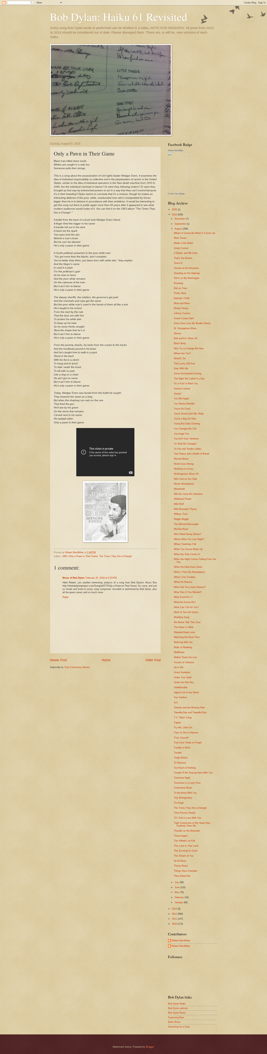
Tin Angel (179, 802)
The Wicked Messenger (186, 524)
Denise (177, 333)
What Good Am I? (183, 597)
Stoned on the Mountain (186, 268)
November (180, 218)
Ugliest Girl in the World (186, 692)
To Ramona (180, 762)
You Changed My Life (185, 428)
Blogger (150, 1046)
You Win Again (181, 398)
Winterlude (179, 489)
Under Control (181, 248)
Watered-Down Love (184, 632)
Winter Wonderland (184, 483)
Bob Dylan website (178, 1008)
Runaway (178, 283)
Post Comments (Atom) (77, 667)
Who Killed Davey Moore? (187, 534)
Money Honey (181, 308)
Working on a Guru (183, 468)
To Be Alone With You (185, 792)
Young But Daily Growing (187, 423)
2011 (175, 918)
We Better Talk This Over (187, 622)
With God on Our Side (185, 479)
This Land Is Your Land (186, 845)
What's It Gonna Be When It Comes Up (194, 233)
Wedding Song (181, 617)
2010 (175, 923)
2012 (175, 913)
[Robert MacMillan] (179, 190)
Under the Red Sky (184, 682)
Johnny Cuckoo (182, 313)
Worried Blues (181, 458)
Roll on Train (180, 288)
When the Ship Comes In (187, 554)
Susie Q (178, 263)
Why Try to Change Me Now (188, 348)
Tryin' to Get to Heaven (186, 732)
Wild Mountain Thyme (185, 509)
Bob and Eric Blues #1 (185, 338)
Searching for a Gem (179, 1026)
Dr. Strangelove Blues (185, 328)
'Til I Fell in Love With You (187, 817)
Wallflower (179, 652)
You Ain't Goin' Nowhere (186, 438)
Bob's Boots (174, 1022)
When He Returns (183, 582)
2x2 (176, 702)
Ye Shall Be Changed (185, 443)
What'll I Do (180, 358)
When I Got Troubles (185, 577)
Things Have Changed (185, 870)
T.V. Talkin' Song (182, 717)
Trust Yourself (181, 737)
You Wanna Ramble (184, 403)
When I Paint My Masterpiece (189, 572)
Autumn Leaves (182, 388)
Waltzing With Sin (183, 642)
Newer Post (58, 660)
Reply (65, 597)
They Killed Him (182, 876)
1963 (64, 556)
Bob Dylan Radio (177, 1003)
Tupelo (177, 722)
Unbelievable (180, 687)
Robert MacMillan (175, 150)
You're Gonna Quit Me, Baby (189, 413)
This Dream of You (183, 855)
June (177, 887)
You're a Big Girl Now (185, 418)
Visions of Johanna (184, 662)
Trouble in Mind (182, 747)
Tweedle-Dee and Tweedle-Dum (190, 712)
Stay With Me (181, 368)
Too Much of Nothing (185, 767)
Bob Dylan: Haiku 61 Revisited (118, 16)
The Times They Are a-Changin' (115, 556)
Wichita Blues (181, 529)
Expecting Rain (176, 1017)
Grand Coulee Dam (184, 318)
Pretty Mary (180, 293)
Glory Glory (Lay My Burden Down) (192, 323)
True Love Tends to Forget (188, 742)
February (180, 897)
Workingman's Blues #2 (186, 473)
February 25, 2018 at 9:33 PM (101, 577)
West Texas (180, 238)
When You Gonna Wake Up (188, 549)
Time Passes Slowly (184, 812)
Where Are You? (182, 353)
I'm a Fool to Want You (186, 383)
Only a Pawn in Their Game (83, 556)
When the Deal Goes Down (188, 567)
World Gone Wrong (184, 463)
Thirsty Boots (181, 865)
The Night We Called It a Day (189, 378)
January (179, 902)
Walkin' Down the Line (185, 657)
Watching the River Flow (186, 637)
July (177, 882)
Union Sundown (182, 672)
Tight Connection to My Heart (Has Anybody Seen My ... (192, 824)
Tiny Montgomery (183, 797)
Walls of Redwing (183, 647)
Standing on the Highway (187, 273)
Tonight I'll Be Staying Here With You (193, 772)
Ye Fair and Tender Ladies (187, 448)
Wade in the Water (183, 243)
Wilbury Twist (181, 514)
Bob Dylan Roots (177, 1012)
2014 (175, 908)
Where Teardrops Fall (185, 544)
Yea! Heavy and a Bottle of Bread (191, 453)
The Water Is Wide (183, 627)
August (179, 228)
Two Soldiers (180, 697)
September (181, 223)
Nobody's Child (181, 298)
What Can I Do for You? (186, 607)
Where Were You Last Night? (189, 539)
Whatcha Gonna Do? (185, 602)
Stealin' (177, 393)
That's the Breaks (183, 258)
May (177, 892)
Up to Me (178, 667)
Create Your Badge (176, 194)
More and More (182, 303)
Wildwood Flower (182, 499)
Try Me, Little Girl (183, 727)
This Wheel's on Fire (184, 840)
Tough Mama (180, 757)
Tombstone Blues (183, 787)
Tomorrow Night (182, 777)
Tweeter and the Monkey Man (189, 707)
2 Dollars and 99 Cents (186, 253)
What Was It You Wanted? (188, 592)
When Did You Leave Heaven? (190, 587)
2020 (175, 209)
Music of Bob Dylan (73, 577)
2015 (175, 214)
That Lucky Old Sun (184, 363)
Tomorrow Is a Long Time (187, 782)
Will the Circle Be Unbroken (188, 494)
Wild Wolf (179, 504)
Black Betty (180, 343)
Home (106, 660)
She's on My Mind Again (186, 278)
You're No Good (182, 408)
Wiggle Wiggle (181, 519)
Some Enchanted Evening (187, 373)
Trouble (178, 752)
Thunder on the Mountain (187, 830)
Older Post (153, 660)
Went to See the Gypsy (186, 612)
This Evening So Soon (185, 850)
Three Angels (181, 835)
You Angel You (181, 433)
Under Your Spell (182, 677)
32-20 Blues (180, 860)
